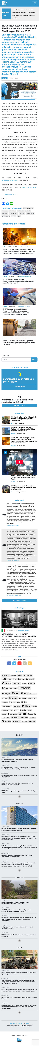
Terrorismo (16, 721)
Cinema (21, 679)
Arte (4, 679)
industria (20, 211)
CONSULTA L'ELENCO (20, 405)
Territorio (6, 721)
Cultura (31, 683)
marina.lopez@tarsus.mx (9, 180)
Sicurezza (12, 714)
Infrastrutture (32, 698)
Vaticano (32, 721)
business (5, 211)
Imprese (13, 698)
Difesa (5, 688)
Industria (10, 208)
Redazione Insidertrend (25, 246)
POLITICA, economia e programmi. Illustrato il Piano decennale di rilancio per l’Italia (17, 855)
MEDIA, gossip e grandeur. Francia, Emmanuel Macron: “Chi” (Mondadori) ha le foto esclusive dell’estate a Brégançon (19, 990)
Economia (24, 687)
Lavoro (12, 702)
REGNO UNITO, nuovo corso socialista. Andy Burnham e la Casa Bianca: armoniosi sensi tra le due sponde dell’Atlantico (19, 919)
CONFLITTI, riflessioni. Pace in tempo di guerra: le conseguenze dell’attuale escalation (16, 910)
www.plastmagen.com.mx (10, 194)
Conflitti (6, 683)
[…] (17, 649)
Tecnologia (17, 208)
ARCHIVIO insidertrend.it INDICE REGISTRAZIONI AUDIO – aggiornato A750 (19, 635)
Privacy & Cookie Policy (17, 1023)
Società (22, 714)
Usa (19, 216)
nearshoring (13, 213)
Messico (4, 213)
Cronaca (24, 683)
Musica (17, 706)
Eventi (4, 78)
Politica (26, 706)
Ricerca (16, 710)
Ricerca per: (5, 355)
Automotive (12, 679)
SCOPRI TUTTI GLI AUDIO (19, 600)
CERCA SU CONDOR (19, 386)
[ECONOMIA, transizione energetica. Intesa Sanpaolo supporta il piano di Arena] (20, 747)
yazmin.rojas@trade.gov (29, 187)
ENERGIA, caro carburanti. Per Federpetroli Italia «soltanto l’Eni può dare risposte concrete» (19, 829)
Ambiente (28, 675)
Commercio (30, 679)
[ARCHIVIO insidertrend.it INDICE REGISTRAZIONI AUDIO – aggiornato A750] (20, 619)
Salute (23, 710)
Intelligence (5, 702)
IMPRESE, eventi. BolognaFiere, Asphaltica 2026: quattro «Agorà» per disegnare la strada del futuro (19, 342)
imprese (12, 211)
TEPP (14, 216)
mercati (27, 211)
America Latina (28, 208)
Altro (20, 675)
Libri (18, 702)
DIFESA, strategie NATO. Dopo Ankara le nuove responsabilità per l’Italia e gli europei (16, 902)
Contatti (27, 1023)
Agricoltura (13, 675)
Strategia (14, 717)
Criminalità (16, 683)
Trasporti (24, 721)
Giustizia (4, 698)
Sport (3, 717)
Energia (6, 693)
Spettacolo (32, 714)
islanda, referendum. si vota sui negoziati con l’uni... (24, 15)
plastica (22, 213)
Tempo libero (32, 717)
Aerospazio (5, 675)
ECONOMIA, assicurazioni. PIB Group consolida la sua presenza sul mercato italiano (17, 783)
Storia (8, 717)
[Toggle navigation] (34, 3)
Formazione (33, 693)
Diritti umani (13, 688)
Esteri (15, 693)
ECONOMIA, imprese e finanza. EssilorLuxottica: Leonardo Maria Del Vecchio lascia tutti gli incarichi (18, 281)
